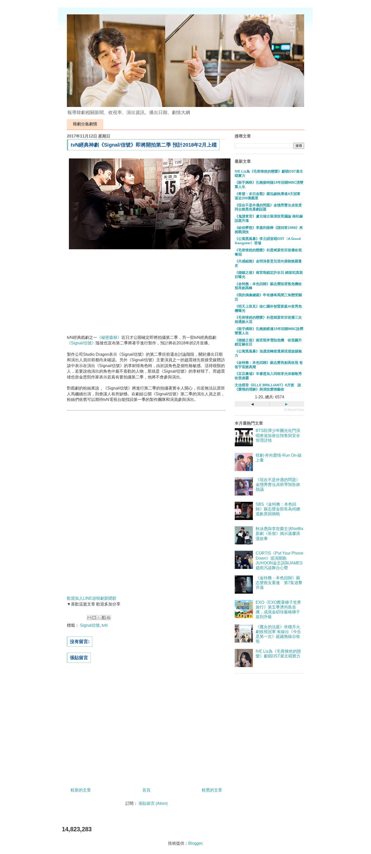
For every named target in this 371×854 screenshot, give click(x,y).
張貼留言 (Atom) (153, 803)
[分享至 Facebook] (103, 617)
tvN (105, 625)
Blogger (195, 843)
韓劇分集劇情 (85, 124)
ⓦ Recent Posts (294, 409)
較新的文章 (81, 790)
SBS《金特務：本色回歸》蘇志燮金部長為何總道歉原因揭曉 (278, 509)
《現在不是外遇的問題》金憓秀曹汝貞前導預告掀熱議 (278, 484)
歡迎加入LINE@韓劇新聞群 (91, 598)
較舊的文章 (212, 790)
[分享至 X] (98, 617)
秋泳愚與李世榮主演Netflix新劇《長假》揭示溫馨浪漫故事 (279, 533)
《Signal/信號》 (81, 343)
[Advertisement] (146, 294)
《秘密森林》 (109, 337)
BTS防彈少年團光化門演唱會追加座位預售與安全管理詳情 (278, 435)
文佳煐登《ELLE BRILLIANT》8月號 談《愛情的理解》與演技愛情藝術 (268, 387)
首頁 (146, 790)
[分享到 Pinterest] (108, 617)
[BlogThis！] (94, 617)
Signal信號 (90, 625)
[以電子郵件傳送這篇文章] (89, 617)
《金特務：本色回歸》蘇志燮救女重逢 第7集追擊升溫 (279, 583)
